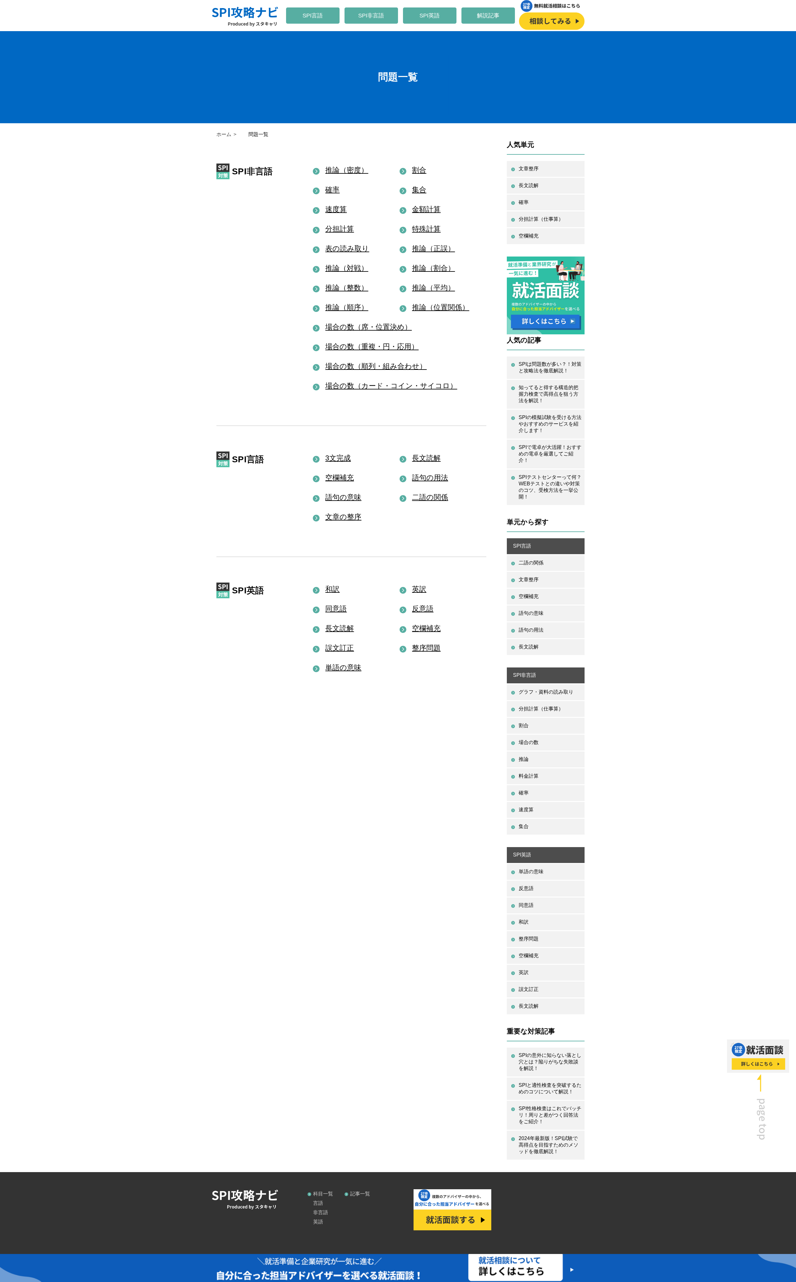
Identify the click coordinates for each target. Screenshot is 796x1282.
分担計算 (339, 229)
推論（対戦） (346, 268)
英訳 (419, 589)
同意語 (336, 609)
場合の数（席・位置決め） (368, 327)
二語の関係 (430, 497)
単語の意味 (343, 667)
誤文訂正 (339, 648)
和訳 (332, 589)
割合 (419, 170)
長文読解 (426, 458)
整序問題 (426, 648)
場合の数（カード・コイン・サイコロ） (391, 386)
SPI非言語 (371, 15)
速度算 (336, 209)
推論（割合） (433, 268)
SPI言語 (313, 15)
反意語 (422, 609)
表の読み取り (347, 248)
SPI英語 (429, 15)
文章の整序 (343, 517)
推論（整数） (346, 288)
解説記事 (488, 15)
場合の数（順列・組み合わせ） (376, 366)
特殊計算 (426, 229)
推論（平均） (433, 288)
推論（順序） (346, 307)
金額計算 (426, 209)
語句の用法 (430, 478)
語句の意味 (343, 497)
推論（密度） (346, 170)
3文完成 (338, 458)
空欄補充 (339, 478)
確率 (332, 190)
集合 (419, 190)
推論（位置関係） (440, 307)
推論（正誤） (433, 248)
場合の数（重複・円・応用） (372, 346)
